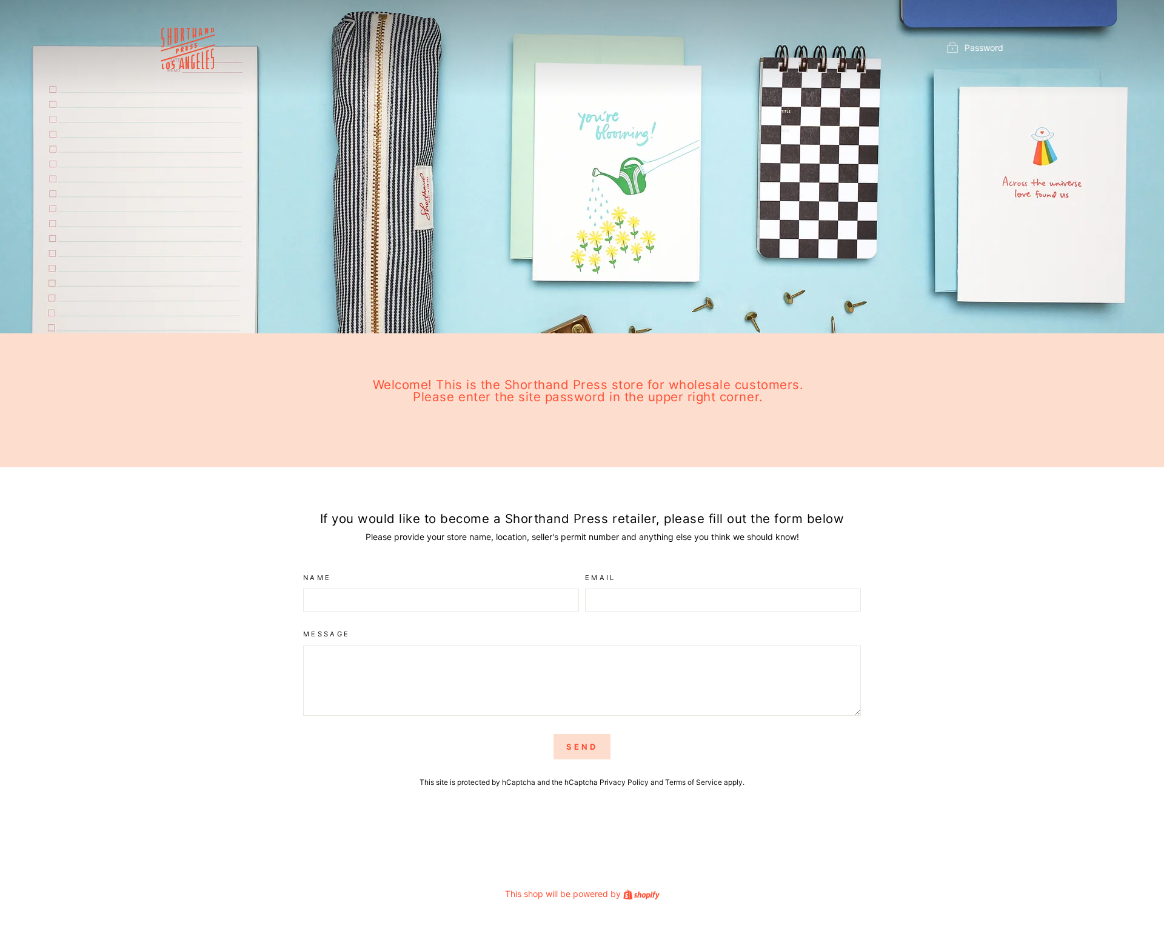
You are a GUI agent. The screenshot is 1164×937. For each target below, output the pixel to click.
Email (600, 577)
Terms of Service (693, 782)
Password (984, 47)
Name (317, 577)
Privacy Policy (624, 782)
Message (326, 634)
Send (582, 747)
